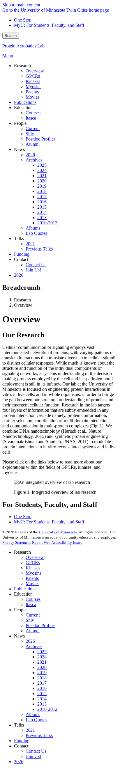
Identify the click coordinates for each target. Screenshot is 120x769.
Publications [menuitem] (25, 102)
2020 (42, 667)
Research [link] (22, 65)
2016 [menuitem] (42, 201)
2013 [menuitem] (42, 217)
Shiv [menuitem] (30, 133)
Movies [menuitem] (32, 97)
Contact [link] (21, 259)
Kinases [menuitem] (33, 81)
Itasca (31, 604)
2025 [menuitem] (42, 165)
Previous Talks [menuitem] (39, 248)
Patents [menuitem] (32, 91)
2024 (42, 656)
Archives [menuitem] (34, 159)
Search (11, 35)
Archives (34, 646)
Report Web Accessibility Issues (57, 542)
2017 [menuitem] (42, 196)
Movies (32, 583)
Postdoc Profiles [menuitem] (40, 138)
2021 (42, 662)
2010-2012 (47, 709)
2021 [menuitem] (42, 175)
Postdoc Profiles (40, 625)
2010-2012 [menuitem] (47, 222)
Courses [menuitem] (33, 112)
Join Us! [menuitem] (33, 269)
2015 (42, 693)
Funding (21, 740)
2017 (42, 683)
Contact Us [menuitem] (36, 264)
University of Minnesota (58, 532)
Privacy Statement (16, 542)
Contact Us (36, 751)
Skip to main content (21, 4)
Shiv (30, 620)
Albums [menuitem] (33, 227)
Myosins (33, 573)
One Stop (22, 19)
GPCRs (33, 562)
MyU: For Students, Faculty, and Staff (49, 25)
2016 (42, 688)
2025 (42, 651)
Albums (33, 714)
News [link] (19, 149)
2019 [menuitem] (42, 186)
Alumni (33, 630)
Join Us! (33, 756)
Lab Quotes (36, 719)
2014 (42, 698)
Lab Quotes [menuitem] (36, 233)
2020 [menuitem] (42, 180)
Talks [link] (19, 238)
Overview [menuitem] (35, 70)
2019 (42, 672)
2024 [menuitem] (42, 170)
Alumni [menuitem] (33, 144)
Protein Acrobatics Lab (23, 45)
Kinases (33, 567)
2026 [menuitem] (30, 154)
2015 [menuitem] (42, 207)
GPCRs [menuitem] (33, 76)
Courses (33, 599)
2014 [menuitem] (42, 212)
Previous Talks (39, 735)
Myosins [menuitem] (33, 86)
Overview (35, 557)
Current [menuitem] (33, 128)
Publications (25, 588)
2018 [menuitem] (42, 191)
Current (33, 614)
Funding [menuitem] (21, 254)
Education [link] (23, 107)
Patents (32, 578)
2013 (42, 703)
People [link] (20, 123)
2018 (42, 677)
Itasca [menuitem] (31, 118)
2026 (30, 641)
